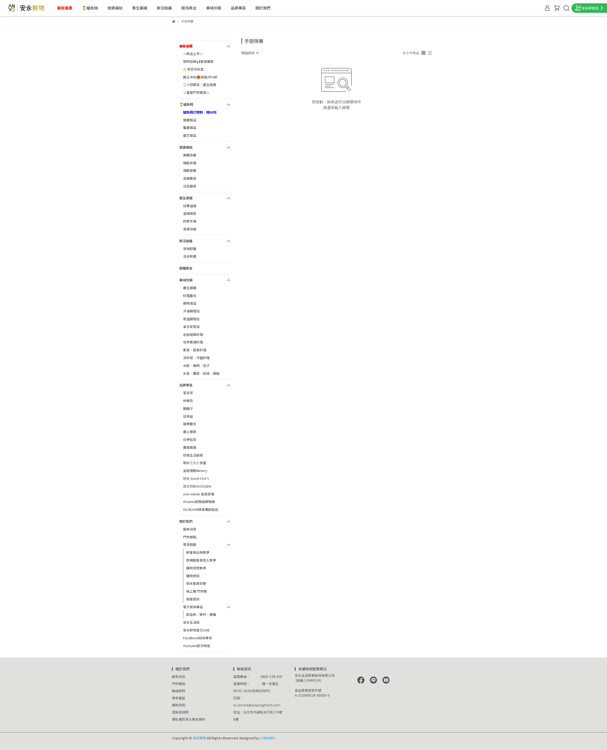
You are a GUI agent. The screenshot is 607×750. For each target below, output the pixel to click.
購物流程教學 (196, 568)
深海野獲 (189, 248)
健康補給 (115, 7)
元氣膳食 (189, 186)
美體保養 (189, 155)
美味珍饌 (213, 7)
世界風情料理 (193, 342)
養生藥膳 (139, 7)
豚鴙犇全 (189, 7)
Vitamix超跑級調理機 (199, 501)
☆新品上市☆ (193, 53)
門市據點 (189, 537)
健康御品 (189, 120)
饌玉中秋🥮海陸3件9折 (200, 77)
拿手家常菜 (191, 326)
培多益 (188, 416)
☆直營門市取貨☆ (196, 92)
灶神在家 (189, 439)
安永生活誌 (191, 622)
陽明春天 (189, 423)
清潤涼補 (189, 229)
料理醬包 (189, 295)
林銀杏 (188, 400)
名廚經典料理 (193, 334)
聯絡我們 (178, 690)
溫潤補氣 (189, 213)
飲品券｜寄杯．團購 (201, 614)
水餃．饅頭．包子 (196, 365)
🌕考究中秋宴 (193, 69)
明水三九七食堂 (194, 462)
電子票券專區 (193, 606)
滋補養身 (189, 178)
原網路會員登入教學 (201, 560)
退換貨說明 (180, 712)
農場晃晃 (189, 447)
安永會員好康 (196, 583)
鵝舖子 (188, 408)
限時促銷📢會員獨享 (198, 61)
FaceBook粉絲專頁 (197, 638)
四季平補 (189, 221)
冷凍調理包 (191, 311)
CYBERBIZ (267, 738)
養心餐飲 (189, 431)
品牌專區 (238, 7)
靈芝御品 (189, 135)
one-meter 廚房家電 (198, 494)
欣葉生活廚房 (193, 455)
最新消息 (189, 529)
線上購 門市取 (196, 591)
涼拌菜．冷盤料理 (196, 357)
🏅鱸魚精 (90, 7)
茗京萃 (188, 392)
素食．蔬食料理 (194, 350)
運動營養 (189, 170)
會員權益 (178, 697)
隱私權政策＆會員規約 (188, 719)
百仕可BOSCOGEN (197, 486)
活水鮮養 (189, 256)
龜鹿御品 (189, 127)
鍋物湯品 (189, 303)
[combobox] (249, 53)
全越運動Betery (195, 470)
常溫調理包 (191, 318)
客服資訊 (192, 599)
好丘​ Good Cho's (196, 478)
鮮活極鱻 (164, 7)
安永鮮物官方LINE (196, 630)
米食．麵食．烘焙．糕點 (201, 373)
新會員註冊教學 (197, 552)
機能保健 (189, 162)
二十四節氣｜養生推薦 (199, 84)
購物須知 (192, 575)
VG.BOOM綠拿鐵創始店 (200, 509)
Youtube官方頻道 (196, 645)
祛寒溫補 (189, 205)
